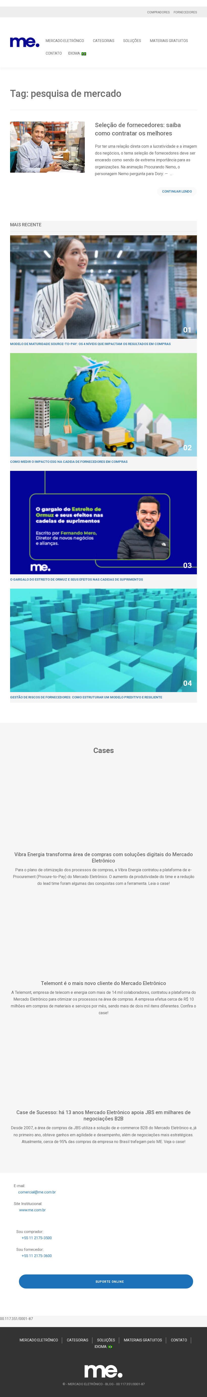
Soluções (132, 41)
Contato (54, 53)
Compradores (158, 12)
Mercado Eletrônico (65, 41)
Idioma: (75, 53)
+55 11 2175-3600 (37, 1256)
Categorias (103, 41)
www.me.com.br (32, 1210)
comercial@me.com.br (37, 1192)
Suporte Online (109, 1281)
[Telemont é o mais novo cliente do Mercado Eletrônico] (103, 942)
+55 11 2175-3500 (37, 1238)
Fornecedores (185, 12)
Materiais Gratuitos (169, 41)
